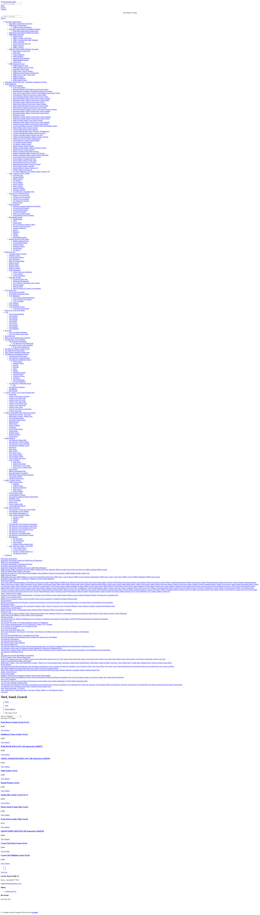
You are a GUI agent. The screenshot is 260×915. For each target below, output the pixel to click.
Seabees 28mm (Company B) (22, 170)
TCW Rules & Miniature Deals (19, 294)
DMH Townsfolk (18, 42)
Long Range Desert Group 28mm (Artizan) (27, 157)
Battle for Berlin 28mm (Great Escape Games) (28, 120)
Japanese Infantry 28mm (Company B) (25, 168)
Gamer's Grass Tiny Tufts (17, 400)
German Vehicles (18, 177)
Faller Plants (17, 462)
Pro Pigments (13, 391)
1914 (6, 312)
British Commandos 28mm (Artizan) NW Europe (29, 153)
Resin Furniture (18, 491)
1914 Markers (13, 327)
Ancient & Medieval (19, 228)
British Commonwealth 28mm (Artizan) (26, 151)
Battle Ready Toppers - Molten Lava (20, 416)
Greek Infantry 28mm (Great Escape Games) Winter (29, 95)
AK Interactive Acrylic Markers (15, 339)
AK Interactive (18, 539)
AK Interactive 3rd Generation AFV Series (22, 528)
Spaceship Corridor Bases (17, 420)
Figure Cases (13, 502)
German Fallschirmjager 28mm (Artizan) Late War (29, 133)
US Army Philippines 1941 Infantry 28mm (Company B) (31, 171)
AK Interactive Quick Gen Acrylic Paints (22, 509)
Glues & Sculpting (15, 500)
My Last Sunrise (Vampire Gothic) (24, 224)
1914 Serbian (13, 318)
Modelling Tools (14, 498)
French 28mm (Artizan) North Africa (25, 160)
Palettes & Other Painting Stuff (23, 544)
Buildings (16, 484)
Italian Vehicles (18, 186)
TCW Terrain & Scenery (17, 307)
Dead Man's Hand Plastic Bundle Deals (25, 31)
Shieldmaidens (17, 219)
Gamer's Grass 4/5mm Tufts (18, 403)
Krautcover (12, 447)
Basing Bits (12, 394)
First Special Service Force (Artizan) (24, 162)
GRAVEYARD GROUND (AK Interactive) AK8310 (22, 831)
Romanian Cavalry (19, 115)
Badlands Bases (14, 433)
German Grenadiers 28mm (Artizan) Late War (28, 135)
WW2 (15, 221)
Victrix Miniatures (15, 270)
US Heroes (16, 250)
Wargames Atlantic (15, 277)
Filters (15, 369)
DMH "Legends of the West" (22, 38)
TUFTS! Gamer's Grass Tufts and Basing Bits (19, 392)
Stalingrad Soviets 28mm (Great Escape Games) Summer (31, 122)
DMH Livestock (18, 47)
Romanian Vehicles (19, 190)
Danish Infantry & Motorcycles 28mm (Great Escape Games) (32, 91)
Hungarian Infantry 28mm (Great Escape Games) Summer (31, 98)
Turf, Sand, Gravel (15, 453)
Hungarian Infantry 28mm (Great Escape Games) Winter (31, 100)
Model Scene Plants (19, 464)
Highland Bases (14, 422)
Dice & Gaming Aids (16, 504)
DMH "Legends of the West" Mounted (25, 40)
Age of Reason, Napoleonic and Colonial (26, 283)
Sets (14, 385)
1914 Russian (13, 316)
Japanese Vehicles (18, 188)
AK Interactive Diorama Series (15, 350)
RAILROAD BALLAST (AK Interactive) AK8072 (22, 746)
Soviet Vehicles (18, 182)
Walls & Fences (18, 486)
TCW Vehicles (13, 303)
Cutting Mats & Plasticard (17, 506)
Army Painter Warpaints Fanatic (19, 515)
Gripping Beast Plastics (16, 257)
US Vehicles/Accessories (21, 201)
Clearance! (8, 555)
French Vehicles (18, 184)
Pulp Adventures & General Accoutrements (27, 288)
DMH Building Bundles (21, 60)
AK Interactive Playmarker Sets (23, 343)
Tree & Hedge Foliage (16, 456)
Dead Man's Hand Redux (13, 22)
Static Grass (13, 449)
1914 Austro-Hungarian (16, 314)
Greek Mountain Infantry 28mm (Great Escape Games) (30, 97)
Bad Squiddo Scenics (20, 237)
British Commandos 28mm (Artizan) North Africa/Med (30, 155)
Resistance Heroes (19, 246)
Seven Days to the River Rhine (15, 310)
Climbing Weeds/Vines (16, 478)
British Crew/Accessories (21, 195)
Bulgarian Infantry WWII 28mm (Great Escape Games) (31, 89)
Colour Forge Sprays (19, 550)
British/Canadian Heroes (21, 241)
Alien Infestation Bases (16, 418)
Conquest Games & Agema (18, 254)
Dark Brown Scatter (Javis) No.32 (15, 722)
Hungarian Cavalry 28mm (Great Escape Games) (29, 102)
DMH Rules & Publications (18, 25)
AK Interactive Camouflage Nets (23, 192)
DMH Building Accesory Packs (23, 67)
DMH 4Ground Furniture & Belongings (26, 73)
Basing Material (10, 438)
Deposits (16, 367)
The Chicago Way (11, 290)
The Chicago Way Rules (17, 292)
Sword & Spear (10, 336)
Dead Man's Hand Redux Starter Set (20, 23)
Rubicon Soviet (14, 263)
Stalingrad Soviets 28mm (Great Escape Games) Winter (31, 124)
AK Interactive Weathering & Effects (17, 354)
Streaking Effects (18, 363)
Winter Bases (13, 424)
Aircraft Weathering (19, 382)
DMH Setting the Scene (20, 65)
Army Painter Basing (15, 455)
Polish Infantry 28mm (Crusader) (23, 166)
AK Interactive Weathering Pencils (20, 383)
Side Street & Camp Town (21, 51)
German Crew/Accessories (21, 197)
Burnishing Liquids (19, 372)
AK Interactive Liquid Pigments (19, 358)
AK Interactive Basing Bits (17, 440)
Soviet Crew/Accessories (21, 199)
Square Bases (13, 436)
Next (2, 872)
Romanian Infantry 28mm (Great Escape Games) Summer (31, 111)
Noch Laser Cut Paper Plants (22, 467)
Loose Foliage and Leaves (17, 458)
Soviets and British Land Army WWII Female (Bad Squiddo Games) (35, 126)
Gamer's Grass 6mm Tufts (17, 405)
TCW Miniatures (14, 296)
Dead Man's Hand (58, 907)
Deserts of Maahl (14, 425)
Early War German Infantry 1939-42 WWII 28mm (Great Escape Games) (36, 93)
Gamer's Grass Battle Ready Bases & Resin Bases (53, 909)
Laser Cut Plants (14, 460)
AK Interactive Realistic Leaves (19, 445)
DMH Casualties (18, 45)
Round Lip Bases (14, 434)
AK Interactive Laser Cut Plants (19, 444)
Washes (15, 371)
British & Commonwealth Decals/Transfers (27, 206)
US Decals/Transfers (19, 212)
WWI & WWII (18, 287)
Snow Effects (13, 451)
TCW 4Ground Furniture (21, 308)
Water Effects (13, 469)
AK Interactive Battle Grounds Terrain (17, 349)
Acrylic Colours (18, 517)
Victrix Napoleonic (19, 276)
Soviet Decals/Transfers (20, 210)
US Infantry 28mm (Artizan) (22, 144)
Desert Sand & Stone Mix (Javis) (14, 807)
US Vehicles (17, 181)
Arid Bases (12, 427)
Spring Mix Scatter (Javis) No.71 (14, 795)
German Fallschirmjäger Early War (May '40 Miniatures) (31, 131)
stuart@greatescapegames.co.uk (11, 883)
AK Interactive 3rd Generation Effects (21, 529)
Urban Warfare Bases (16, 429)
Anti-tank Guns (18, 175)
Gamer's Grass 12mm (16, 407)
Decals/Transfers (14, 204)
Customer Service (10, 891)
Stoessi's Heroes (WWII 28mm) (19, 239)
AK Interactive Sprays (20, 553)
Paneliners (16, 378)
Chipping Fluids (18, 374)
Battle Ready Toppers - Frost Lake (20, 414)
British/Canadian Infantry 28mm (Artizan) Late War (29, 148)
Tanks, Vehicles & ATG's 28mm (19, 173)
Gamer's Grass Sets (15, 411)
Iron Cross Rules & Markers (18, 332)
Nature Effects (17, 361)
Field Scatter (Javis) (9, 771)
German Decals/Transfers (21, 208)
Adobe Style (17, 62)
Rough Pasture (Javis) (10, 783)
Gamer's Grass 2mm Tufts (17, 402)
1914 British (13, 321)
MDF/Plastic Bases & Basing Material (21, 475)
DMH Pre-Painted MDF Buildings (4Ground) (23, 49)
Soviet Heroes (17, 248)
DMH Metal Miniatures (16, 34)
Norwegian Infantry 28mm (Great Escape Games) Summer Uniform (35, 109)
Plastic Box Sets (10, 252)
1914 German (13, 325)
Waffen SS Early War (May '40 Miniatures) (27, 139)
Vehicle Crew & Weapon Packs (19, 193)
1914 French (13, 323)
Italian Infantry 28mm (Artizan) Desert (25, 128)
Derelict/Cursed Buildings (21, 58)
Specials (15, 365)
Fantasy (15, 230)
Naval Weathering (19, 380)
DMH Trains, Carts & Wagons (23, 71)
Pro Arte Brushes (18, 540)
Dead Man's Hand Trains (21, 69)
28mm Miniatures (10, 84)
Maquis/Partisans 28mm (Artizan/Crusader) (27, 164)
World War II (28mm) (16, 86)
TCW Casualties (18, 301)
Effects (15, 522)
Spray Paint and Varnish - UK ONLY (21, 546)
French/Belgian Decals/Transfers (23, 215)
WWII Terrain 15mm (15, 493)
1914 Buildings (14, 329)
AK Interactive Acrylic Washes (19, 511)
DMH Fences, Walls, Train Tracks (24, 75)
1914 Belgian (13, 319)
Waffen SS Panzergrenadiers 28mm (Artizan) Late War (30, 137)
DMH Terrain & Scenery (17, 64)
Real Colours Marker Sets (21, 347)
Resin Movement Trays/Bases (18, 473)
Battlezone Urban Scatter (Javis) (14, 734)
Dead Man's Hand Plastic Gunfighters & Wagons (24, 29)
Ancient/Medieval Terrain (17, 495)
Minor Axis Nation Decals (21, 213)
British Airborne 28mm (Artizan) (23, 146)
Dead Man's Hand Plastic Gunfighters (27, 907)
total (34, 912)
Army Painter (17, 542)
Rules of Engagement (129, 907)
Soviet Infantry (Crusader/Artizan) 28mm (26, 140)
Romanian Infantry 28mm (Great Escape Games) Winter (31, 113)
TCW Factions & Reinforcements (24, 297)
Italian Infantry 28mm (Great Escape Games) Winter (29, 107)
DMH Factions (18, 36)
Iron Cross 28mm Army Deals (18, 334)
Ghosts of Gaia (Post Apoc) (22, 226)
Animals (15, 235)
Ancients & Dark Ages (20, 279)
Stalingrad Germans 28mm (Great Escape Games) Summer (32, 117)
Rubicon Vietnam (14, 268)
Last (6, 872)
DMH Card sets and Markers (22, 27)
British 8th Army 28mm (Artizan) (23, 150)
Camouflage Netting (15, 476)
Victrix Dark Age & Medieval (22, 272)
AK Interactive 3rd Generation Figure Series (23, 526)
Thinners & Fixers (19, 376)
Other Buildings (18, 56)
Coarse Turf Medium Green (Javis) (15, 855)
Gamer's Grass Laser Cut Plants (19, 396)
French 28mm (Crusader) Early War (24, 159)
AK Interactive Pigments (17, 387)
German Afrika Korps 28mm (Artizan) (25, 129)
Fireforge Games (14, 255)
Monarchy (16, 232)
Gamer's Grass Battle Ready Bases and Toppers (20, 413)
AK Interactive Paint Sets (17, 531)
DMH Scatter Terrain (20, 80)
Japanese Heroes (18, 244)
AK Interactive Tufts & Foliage (19, 442)
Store (6, 705)
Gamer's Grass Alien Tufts (17, 398)
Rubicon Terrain (14, 266)
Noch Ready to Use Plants (21, 466)
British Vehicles (18, 179)
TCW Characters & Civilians (22, 299)
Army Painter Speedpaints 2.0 (18, 513)
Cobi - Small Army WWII (122, 909)
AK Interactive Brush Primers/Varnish (21, 535)
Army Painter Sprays (19, 548)
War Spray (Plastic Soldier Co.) (23, 551)
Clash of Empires (142, 907)
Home (7, 702)
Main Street (16, 53)
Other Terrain (17, 489)
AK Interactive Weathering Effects (20, 360)
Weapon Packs (17, 202)
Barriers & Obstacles (19, 487)
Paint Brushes (13, 537)
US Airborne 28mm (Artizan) (22, 142)
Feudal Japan (17, 223)
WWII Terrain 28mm (15, 482)
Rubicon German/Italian (16, 261)
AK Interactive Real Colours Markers (21, 345)
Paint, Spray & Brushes (12, 508)
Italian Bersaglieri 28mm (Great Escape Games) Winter (30, 106)
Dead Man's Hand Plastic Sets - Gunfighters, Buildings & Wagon (26, 82)
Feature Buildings (18, 55)
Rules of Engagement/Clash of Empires (17, 338)
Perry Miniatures (14, 259)
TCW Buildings (14, 305)
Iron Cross (8, 330)
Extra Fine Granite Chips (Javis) (14, 819)
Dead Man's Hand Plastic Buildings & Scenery (24, 33)
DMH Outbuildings (19, 78)
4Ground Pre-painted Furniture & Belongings (23, 497)
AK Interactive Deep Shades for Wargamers (23, 524)
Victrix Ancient (18, 274)
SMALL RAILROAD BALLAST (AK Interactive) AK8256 (25, 758)
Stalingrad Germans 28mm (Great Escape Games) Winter (31, 118)
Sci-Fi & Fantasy (18, 285)
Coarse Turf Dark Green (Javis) (14, 843)
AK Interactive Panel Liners (18, 356)
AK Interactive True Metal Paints (19, 533)
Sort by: (3, 716)
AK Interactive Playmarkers (18, 341)
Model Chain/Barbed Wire (17, 471)
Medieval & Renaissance (21, 281)
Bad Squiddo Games (15, 217)
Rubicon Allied (14, 265)
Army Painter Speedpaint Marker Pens (17, 352)
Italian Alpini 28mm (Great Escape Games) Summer (29, 104)
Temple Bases (13, 431)
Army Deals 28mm (19, 87)
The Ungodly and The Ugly (22, 44)
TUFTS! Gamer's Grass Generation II (23, 909)
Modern (15, 234)
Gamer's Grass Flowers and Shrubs (20, 409)
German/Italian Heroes (20, 243)
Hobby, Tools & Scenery (13, 480)
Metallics (16, 519)
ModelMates (13, 389)
